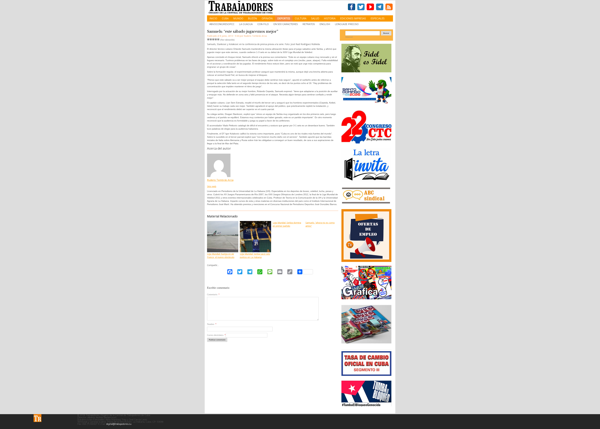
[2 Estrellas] (211, 39)
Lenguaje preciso (347, 24)
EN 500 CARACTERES (285, 24)
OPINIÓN (267, 18)
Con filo (263, 24)
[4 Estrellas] (216, 39)
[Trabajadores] (37, 418)
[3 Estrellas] (213, 39)
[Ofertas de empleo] (366, 235)
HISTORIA (329, 18)
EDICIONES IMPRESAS (353, 18)
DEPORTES (283, 18)
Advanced (349, 37)
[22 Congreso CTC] (366, 142)
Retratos (308, 24)
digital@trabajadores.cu (118, 424)
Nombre (211, 324)
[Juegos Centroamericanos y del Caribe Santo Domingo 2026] (366, 104)
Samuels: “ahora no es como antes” (320, 224)
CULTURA (300, 18)
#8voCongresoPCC (221, 24)
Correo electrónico (216, 335)
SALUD (315, 18)
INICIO (213, 18)
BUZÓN (252, 18)
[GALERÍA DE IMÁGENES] (366, 298)
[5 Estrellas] (218, 39)
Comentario (213, 294)
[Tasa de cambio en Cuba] (366, 374)
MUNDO (238, 18)
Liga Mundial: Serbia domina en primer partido (287, 224)
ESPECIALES (378, 18)
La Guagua (246, 24)
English (325, 24)
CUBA (225, 18)
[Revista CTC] (366, 343)
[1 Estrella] (208, 39)
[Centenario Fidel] (366, 71)
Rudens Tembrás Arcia (220, 180)
